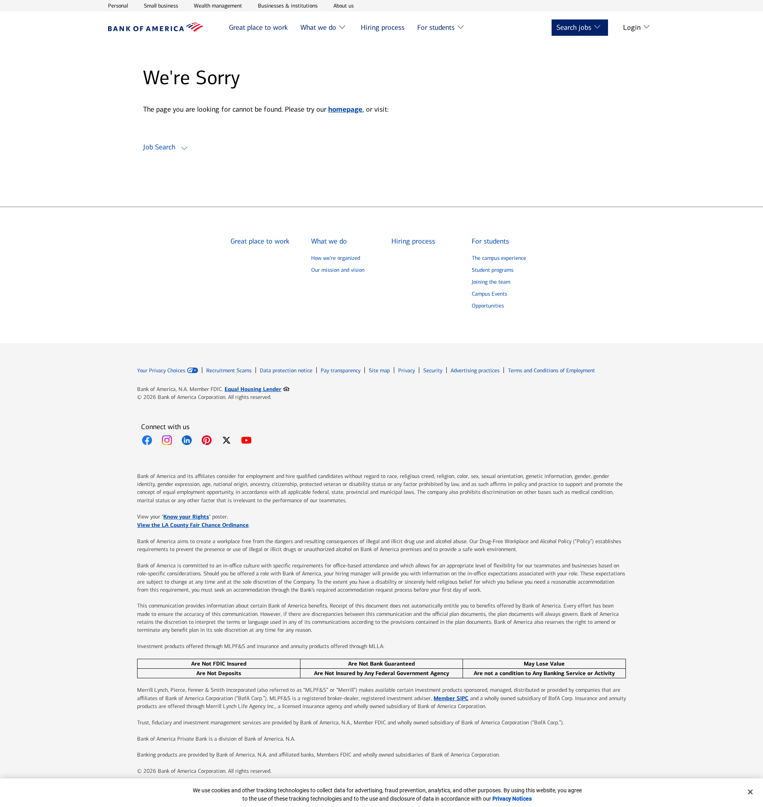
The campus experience (499, 258)
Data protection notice (286, 370)
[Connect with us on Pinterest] (207, 440)
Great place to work (258, 27)
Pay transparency (340, 370)
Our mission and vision (337, 270)
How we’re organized (335, 258)
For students (436, 27)
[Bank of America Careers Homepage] (155, 29)
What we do (318, 27)
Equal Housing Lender (257, 389)
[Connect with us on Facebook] (147, 440)
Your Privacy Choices (161, 370)
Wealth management (218, 5)
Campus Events (489, 293)
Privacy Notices (512, 798)
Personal (118, 5)
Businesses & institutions (288, 5)
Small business (161, 5)
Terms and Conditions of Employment (551, 370)
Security (432, 370)
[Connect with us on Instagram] (167, 440)
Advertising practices (475, 370)
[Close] (750, 792)
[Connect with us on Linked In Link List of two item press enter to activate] (187, 440)
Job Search (159, 147)
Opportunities (488, 305)
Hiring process (383, 27)
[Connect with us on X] (226, 440)
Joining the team (491, 282)
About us (343, 5)
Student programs (492, 270)
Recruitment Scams (229, 370)
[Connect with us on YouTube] (246, 440)
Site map (379, 370)
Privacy (406, 370)
